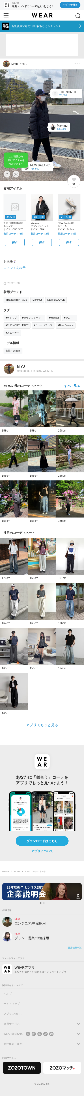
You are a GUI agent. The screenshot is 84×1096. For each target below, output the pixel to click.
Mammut (37, 299)
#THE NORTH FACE (17, 325)
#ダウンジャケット (32, 317)
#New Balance (65, 325)
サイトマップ (12, 1003)
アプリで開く (70, 4)
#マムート (69, 317)
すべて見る (72, 386)
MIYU (17, 871)
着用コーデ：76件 (14, 233)
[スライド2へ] (44, 903)
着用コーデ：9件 (67, 233)
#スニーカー (12, 332)
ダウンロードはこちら (42, 841)
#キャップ (11, 317)
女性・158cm (13, 350)
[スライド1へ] (40, 903)
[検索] (77, 15)
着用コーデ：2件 (40, 233)
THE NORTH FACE (16, 299)
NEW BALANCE (56, 299)
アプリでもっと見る (42, 725)
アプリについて (42, 851)
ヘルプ (8, 993)
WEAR (5, 871)
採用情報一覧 (75, 947)
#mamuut (54, 317)
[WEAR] (42, 15)
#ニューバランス (43, 325)
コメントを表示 (15, 268)
